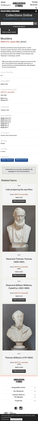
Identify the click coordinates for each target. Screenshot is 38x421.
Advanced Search (19, 26)
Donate (3, 2)
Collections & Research (10, 11)
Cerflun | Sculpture (7, 159)
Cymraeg (34, 2)
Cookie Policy (8, 417)
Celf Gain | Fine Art (21, 159)
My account (33, 4)
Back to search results (9, 32)
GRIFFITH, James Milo (10, 42)
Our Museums (5, 5)
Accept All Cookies (16, 419)
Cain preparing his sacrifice (19, 189)
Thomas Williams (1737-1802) (19, 357)
